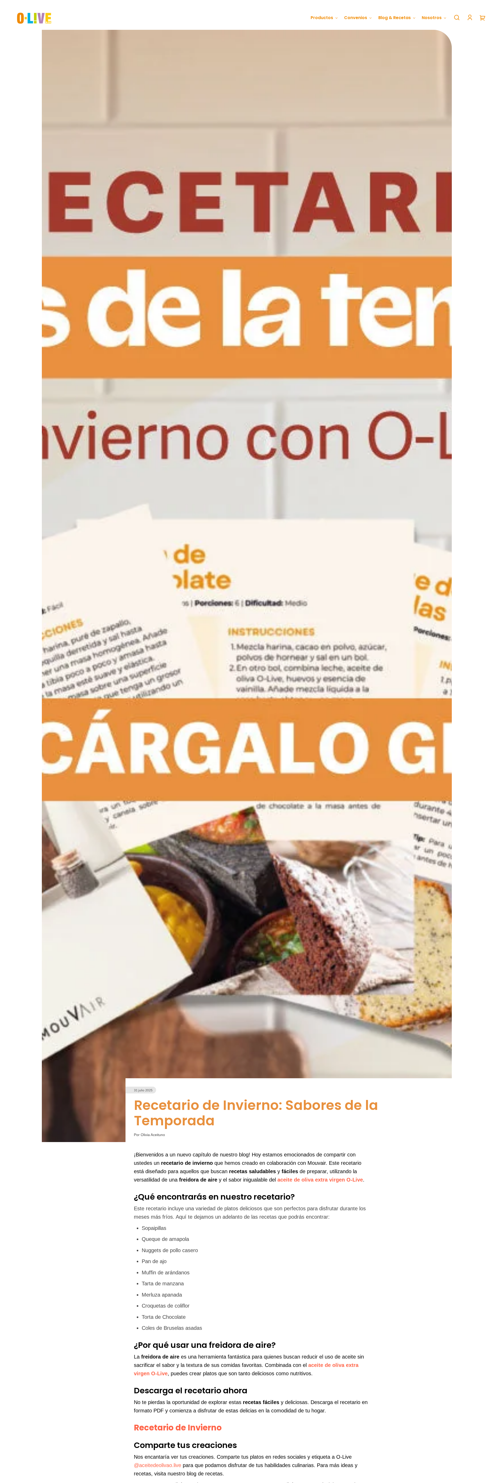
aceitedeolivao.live (160, 1465)
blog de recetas (205, 1473)
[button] (457, 17)
